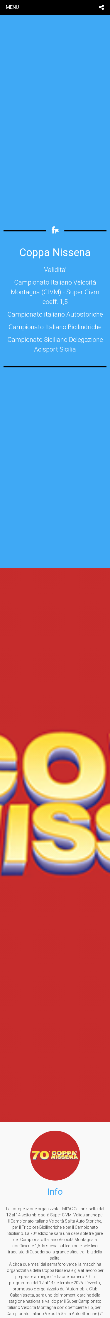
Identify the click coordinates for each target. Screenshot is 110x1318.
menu (12, 7)
